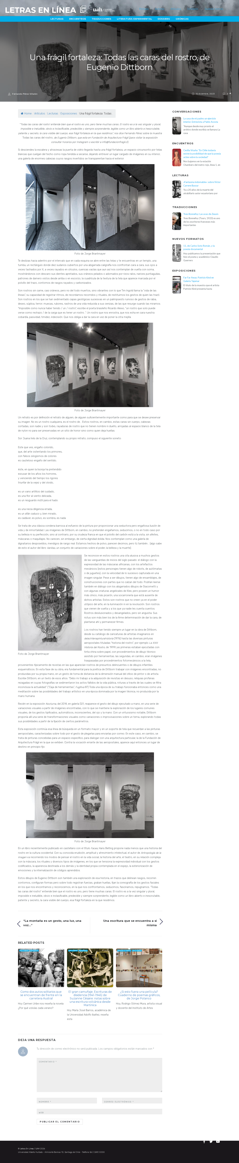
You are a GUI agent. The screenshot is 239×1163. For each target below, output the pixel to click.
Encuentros (77, 19)
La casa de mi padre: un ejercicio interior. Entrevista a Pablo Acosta (200, 120)
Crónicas (182, 19)
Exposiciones (69, 113)
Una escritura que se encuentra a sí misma (130, 923)
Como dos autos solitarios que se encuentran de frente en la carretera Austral (41, 995)
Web (41, 1113)
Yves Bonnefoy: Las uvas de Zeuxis (200, 214)
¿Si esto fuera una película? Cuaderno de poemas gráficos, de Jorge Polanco (139, 995)
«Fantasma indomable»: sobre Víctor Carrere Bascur (202, 184)
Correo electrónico (119, 1102)
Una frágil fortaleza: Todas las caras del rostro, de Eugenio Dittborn (120, 62)
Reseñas (34, 950)
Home (28, 113)
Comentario (48, 1062)
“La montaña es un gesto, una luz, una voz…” (52, 923)
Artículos (176, 9)
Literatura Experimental (134, 19)
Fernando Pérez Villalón (24, 94)
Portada (144, 9)
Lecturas (57, 19)
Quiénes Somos (214, 9)
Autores (159, 9)
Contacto (192, 9)
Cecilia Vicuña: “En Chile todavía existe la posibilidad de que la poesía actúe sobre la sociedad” (202, 154)
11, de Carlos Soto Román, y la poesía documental (199, 247)
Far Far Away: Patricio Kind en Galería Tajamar (198, 279)
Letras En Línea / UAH (30, 1149)
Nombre (45, 1102)
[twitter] (211, 1141)
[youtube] (218, 1141)
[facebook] (204, 1141)
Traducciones (101, 19)
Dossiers (164, 19)
